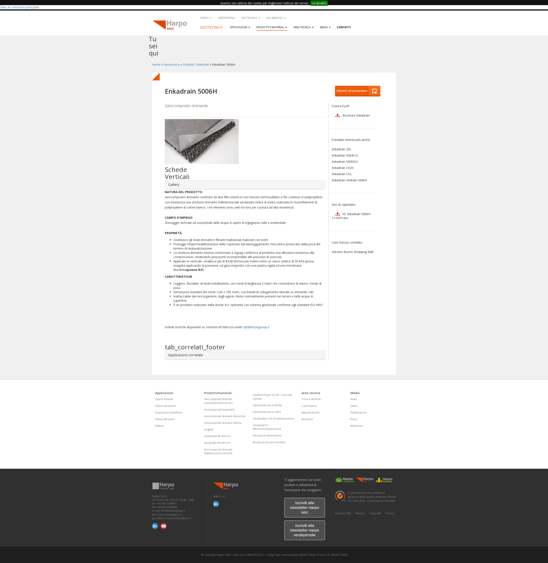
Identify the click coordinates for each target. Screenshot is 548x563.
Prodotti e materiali (270, 27)
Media (324, 27)
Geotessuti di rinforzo (217, 436)
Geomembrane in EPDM (267, 405)
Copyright (375, 513)
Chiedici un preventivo (351, 91)
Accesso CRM (343, 513)
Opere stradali (164, 399)
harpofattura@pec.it (179, 518)
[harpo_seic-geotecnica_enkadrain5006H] (245, 141)
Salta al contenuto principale (19, 7)
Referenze (356, 426)
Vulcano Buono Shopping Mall (352, 252)
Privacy (389, 513)
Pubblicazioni (358, 412)
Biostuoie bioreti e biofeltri (269, 442)
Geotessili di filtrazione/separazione (267, 427)
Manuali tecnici (310, 412)
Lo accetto (319, 3)
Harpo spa (171, 24)
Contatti (344, 27)
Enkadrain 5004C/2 (345, 155)
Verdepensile (226, 18)
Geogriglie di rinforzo (217, 443)
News (353, 399)
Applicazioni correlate (185, 355)
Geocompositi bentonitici (219, 409)
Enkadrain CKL (342, 174)
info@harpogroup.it (256, 327)
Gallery (173, 184)
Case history (309, 406)
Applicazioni (239, 27)
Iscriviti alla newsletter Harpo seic (304, 507)
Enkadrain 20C (341, 149)
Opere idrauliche (165, 406)
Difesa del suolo (165, 419)
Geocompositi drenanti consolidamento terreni (218, 401)
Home (156, 64)
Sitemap (360, 513)
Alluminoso (274, 18)
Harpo (205, 18)
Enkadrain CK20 (342, 168)
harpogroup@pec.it (170, 514)
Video (353, 406)
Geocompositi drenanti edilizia (222, 423)
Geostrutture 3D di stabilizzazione (273, 418)
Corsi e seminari (311, 399)
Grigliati (208, 429)
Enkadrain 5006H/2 (345, 162)
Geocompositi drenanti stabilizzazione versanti (218, 451)
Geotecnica (249, 18)
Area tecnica (302, 27)
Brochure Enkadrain (356, 115)
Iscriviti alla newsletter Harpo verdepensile (304, 530)
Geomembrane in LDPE (267, 412)
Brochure (307, 419)
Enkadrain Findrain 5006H (349, 180)
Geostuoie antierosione (267, 435)
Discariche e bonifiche (168, 412)
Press (353, 419)
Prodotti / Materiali (196, 64)
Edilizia (159, 426)
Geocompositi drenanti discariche (224, 416)
